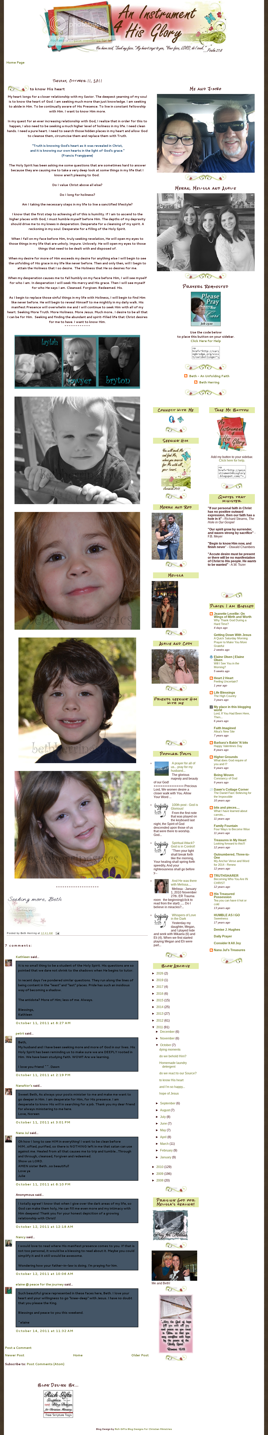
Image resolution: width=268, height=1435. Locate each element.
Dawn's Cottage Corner (231, 789)
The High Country (225, 696)
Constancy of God (225, 778)
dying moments (169, 1049)
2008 (160, 1180)
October (166, 1045)
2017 (160, 986)
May (163, 1130)
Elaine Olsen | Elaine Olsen (229, 658)
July (163, 1116)
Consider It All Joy (227, 943)
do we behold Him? (172, 1056)
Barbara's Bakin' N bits (231, 742)
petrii (20, 1033)
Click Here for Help (206, 341)
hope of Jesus (169, 1093)
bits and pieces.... (227, 807)
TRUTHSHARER (226, 875)
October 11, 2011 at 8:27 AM (43, 1023)
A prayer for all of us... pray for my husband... (183, 767)
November (167, 1038)
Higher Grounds (226, 757)
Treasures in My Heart (230, 840)
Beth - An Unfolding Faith (209, 376)
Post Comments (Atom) (45, 1364)
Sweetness (221, 918)
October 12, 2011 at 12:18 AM (44, 1226)
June (164, 1123)
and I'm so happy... (172, 1086)
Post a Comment (18, 1348)
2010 (160, 1167)
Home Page (15, 62)
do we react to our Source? (178, 1073)
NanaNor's (24, 1085)
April (163, 1137)
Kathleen (23, 957)
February (166, 1150)
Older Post (140, 1355)
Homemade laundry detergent (173, 1064)
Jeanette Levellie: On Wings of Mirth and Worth (233, 615)
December (167, 1031)
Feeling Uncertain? (226, 681)
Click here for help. (232, 460)
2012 (160, 1020)
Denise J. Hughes (227, 929)
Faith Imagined (225, 728)
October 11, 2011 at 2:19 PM (43, 1075)
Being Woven (224, 775)
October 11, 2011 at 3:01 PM (43, 1122)
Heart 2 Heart (223, 678)
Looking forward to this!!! (229, 843)
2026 (160, 973)
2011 (160, 1027)
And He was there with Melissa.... (184, 882)
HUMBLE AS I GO (227, 915)
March (165, 1143)
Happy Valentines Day (228, 746)
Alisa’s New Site (224, 731)
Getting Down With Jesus (232, 635)
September (168, 1103)
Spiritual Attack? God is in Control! (183, 844)
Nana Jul (22, 1133)
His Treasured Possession (224, 895)
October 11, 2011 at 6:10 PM (43, 1184)
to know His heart (171, 1080)
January (166, 1157)
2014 (160, 1007)
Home (78, 1355)
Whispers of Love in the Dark (183, 916)
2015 (160, 1000)
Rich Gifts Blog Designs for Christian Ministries (143, 1429)
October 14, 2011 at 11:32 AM (44, 1331)
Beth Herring (209, 382)
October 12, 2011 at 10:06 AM (44, 1274)
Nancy (21, 1237)
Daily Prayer (223, 936)
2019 (160, 980)
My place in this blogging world (232, 708)
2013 (160, 1013)
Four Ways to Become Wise (232, 829)
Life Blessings (224, 692)
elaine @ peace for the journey (40, 1284)
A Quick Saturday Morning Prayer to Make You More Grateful (231, 642)
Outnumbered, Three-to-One (232, 856)
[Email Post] (57, 933)
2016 (160, 993)
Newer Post (14, 1355)
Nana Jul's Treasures (229, 950)
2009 (160, 1173)
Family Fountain (226, 825)
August (165, 1110)
